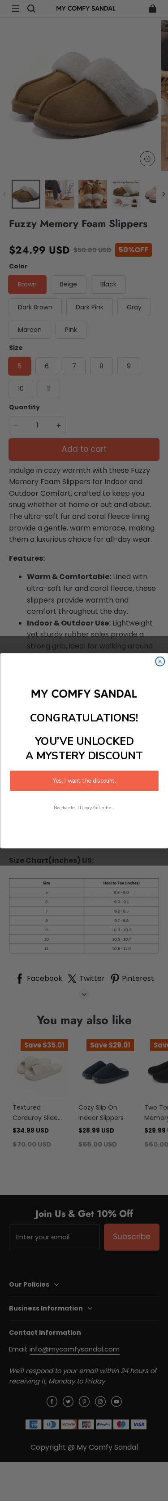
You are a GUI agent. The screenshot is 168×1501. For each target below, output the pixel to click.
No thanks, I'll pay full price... (84, 807)
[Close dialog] (159, 661)
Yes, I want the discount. (84, 780)
